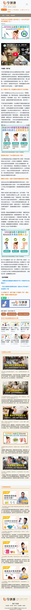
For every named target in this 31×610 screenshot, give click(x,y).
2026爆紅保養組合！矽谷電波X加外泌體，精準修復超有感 (15, 341)
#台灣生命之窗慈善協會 (23, 314)
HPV (27, 9)
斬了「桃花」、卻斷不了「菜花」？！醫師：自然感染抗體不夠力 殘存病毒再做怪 (15, 328)
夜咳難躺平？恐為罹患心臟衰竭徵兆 (5, 328)
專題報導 (13, 15)
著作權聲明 (19, 605)
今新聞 (7, 15)
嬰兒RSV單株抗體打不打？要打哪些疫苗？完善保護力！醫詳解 (25, 328)
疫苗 (23, 9)
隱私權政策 (7, 605)
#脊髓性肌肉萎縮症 (11, 314)
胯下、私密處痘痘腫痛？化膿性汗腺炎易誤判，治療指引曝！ (5, 341)
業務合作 (15, 605)
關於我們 (11, 605)
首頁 (3, 15)
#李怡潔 (3, 314)
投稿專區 (23, 605)
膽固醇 (9, 11)
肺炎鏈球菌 (17, 9)
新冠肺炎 (9, 9)
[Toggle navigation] (27, 4)
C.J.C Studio (18, 609)
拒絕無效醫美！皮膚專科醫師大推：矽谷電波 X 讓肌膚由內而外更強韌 (25, 341)
